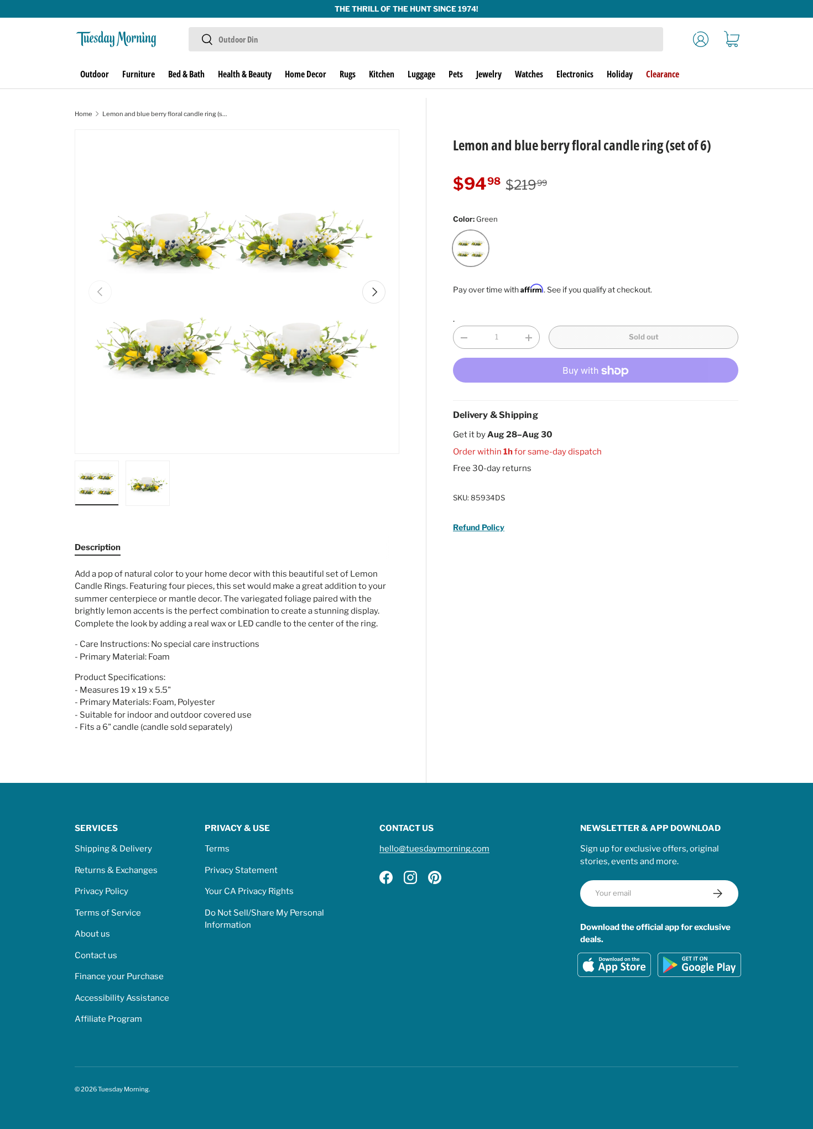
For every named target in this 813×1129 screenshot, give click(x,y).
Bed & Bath (186, 74)
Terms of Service (108, 913)
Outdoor (94, 74)
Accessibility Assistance (122, 998)
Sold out (644, 337)
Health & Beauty (245, 74)
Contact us (96, 955)
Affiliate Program (108, 1019)
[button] (732, 39)
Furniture (138, 74)
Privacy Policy (101, 891)
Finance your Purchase (119, 976)
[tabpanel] (237, 651)
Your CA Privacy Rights (249, 891)
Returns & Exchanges (116, 870)
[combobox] (426, 39)
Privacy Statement (241, 870)
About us (92, 934)
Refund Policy (478, 527)
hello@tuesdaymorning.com (434, 849)
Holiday (620, 74)
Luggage (421, 74)
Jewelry (489, 74)
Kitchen (381, 74)
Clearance (662, 74)
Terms (217, 849)
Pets (456, 74)
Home (83, 114)
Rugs (348, 74)
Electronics (574, 74)
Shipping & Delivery (113, 849)
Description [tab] (98, 547)
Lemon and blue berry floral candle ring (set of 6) (164, 114)
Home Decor (305, 74)
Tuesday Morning (123, 1089)
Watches (529, 74)
